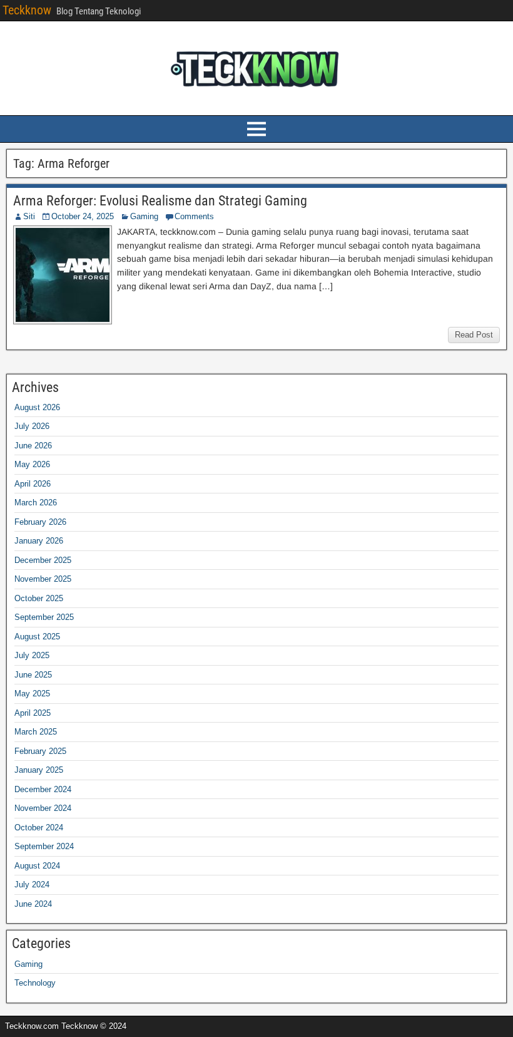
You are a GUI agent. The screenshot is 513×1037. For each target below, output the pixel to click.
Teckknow (27, 10)
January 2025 (38, 770)
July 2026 (31, 426)
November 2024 (42, 808)
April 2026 (32, 483)
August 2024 (37, 865)
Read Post (474, 334)
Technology (35, 983)
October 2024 (38, 827)
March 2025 (35, 731)
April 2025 (32, 713)
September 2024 (44, 846)
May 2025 (32, 693)
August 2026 (37, 407)
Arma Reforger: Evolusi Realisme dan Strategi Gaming (160, 201)
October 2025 (38, 598)
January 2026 (38, 540)
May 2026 (32, 464)
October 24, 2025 (82, 216)
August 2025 (37, 636)
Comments (194, 216)
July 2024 (31, 884)
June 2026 (33, 445)
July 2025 (31, 655)
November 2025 (42, 579)
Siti (29, 216)
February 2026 (40, 522)
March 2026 (35, 502)
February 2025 (40, 751)
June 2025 (33, 674)
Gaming (144, 216)
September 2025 (44, 617)
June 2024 (33, 904)
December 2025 (42, 560)
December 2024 (42, 789)
